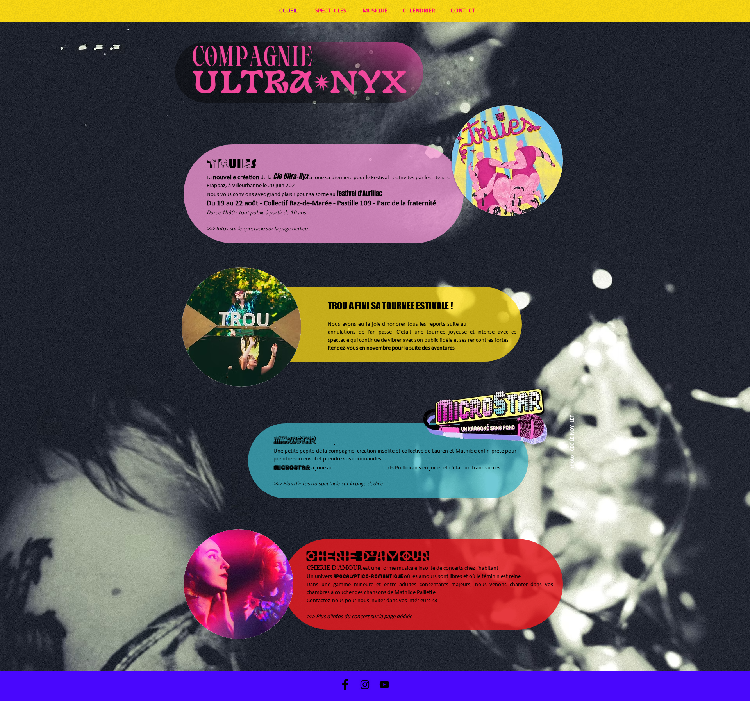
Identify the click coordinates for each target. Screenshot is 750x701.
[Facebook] (345, 684)
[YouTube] (384, 684)
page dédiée (293, 229)
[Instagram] (365, 684)
